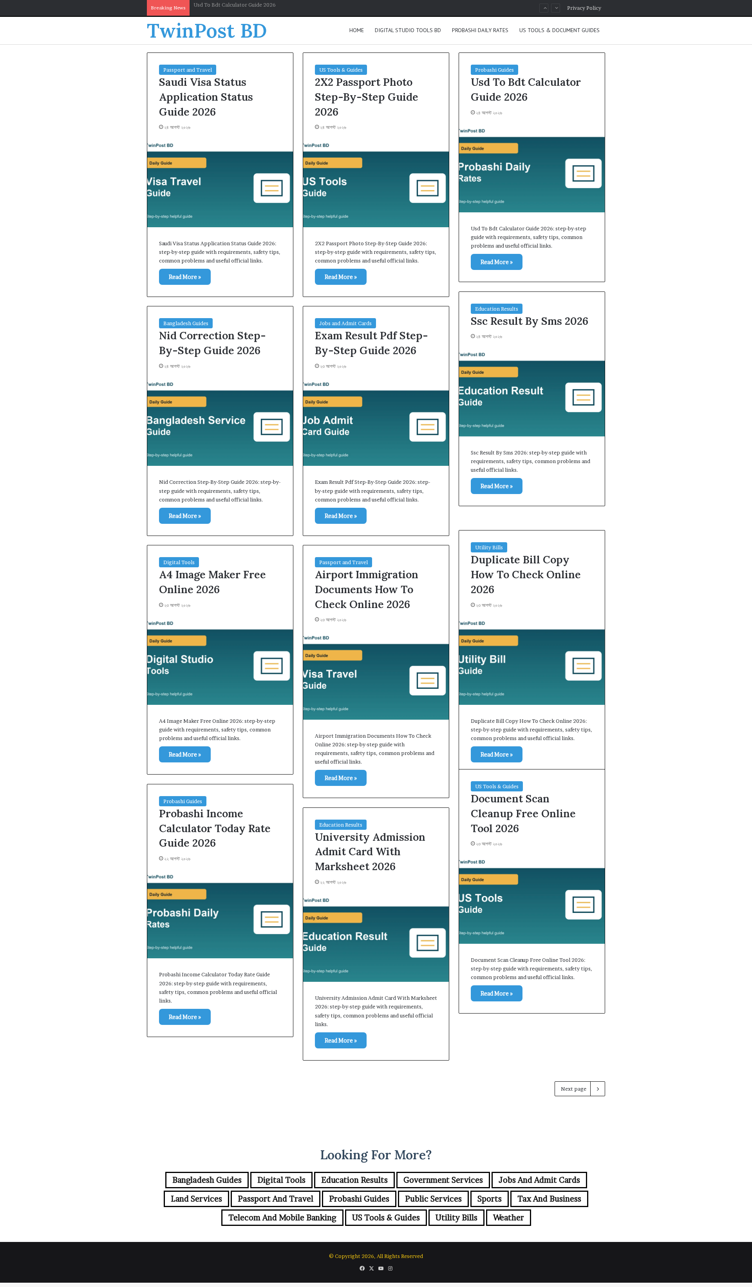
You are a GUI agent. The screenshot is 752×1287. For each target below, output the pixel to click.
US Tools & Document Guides (559, 30)
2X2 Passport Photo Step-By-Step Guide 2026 (366, 96)
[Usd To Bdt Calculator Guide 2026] (532, 168)
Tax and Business (549, 1199)
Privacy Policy (584, 8)
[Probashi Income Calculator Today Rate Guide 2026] (220, 914)
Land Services (196, 1199)
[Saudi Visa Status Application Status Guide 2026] (220, 183)
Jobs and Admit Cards (345, 323)
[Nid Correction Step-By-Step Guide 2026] (220, 422)
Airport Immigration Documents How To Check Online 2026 (366, 589)
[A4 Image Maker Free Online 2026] (220, 661)
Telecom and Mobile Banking (282, 1217)
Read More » (185, 276)
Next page (573, 1089)
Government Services (443, 1180)
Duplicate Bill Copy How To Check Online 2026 (526, 574)
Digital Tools (179, 562)
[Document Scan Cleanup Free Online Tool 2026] (532, 899)
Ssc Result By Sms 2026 (221, 8)
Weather (508, 1217)
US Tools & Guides (341, 70)
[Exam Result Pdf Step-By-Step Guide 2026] (376, 422)
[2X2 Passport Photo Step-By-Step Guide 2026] (376, 183)
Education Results (496, 309)
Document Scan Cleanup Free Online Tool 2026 (523, 813)
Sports (489, 1199)
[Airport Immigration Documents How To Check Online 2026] (376, 675)
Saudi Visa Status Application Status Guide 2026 (206, 96)
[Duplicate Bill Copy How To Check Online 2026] (532, 661)
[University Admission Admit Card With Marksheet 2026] (376, 938)
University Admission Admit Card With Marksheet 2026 (370, 851)
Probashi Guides (494, 70)
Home (356, 30)
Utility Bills (489, 547)
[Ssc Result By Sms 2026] (532, 392)
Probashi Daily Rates (480, 30)
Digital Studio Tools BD (408, 30)
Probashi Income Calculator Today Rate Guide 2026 (215, 828)
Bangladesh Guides (185, 323)
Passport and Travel (187, 70)
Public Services (433, 1199)
